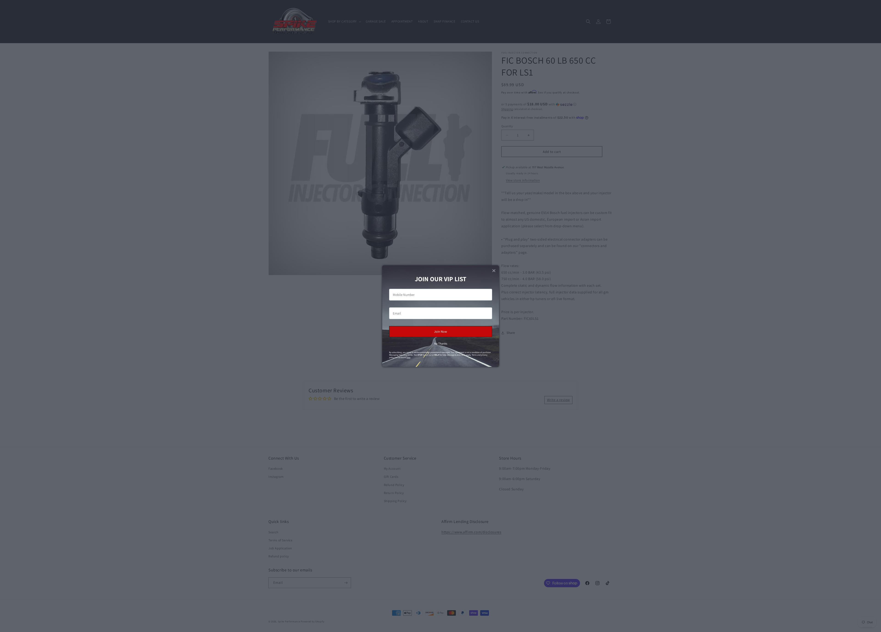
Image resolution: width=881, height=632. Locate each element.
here (408, 357)
